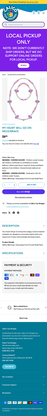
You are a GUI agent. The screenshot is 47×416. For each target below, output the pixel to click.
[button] (38, 13)
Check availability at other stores (18, 207)
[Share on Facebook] (14, 212)
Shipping (5, 140)
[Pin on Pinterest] (18, 212)
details (23, 65)
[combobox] (23, 24)
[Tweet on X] (9, 212)
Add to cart (31, 185)
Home (4, 74)
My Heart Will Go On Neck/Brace (16, 74)
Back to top (23, 318)
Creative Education (8, 124)
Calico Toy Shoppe (12, 408)
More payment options (23, 197)
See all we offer (32, 2)
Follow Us (9, 367)
